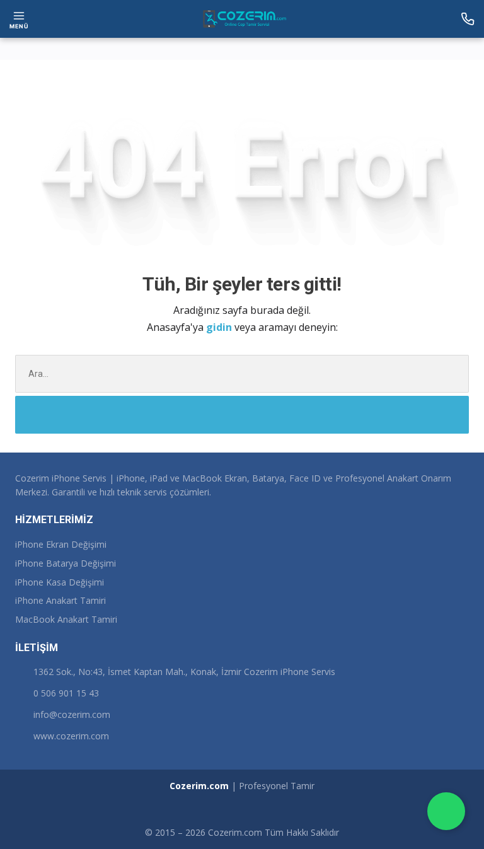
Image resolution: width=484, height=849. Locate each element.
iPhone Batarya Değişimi (65, 563)
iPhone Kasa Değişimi (59, 582)
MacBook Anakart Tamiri (66, 619)
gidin (220, 327)
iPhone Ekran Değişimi (61, 544)
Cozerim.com (199, 786)
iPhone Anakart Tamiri (60, 600)
